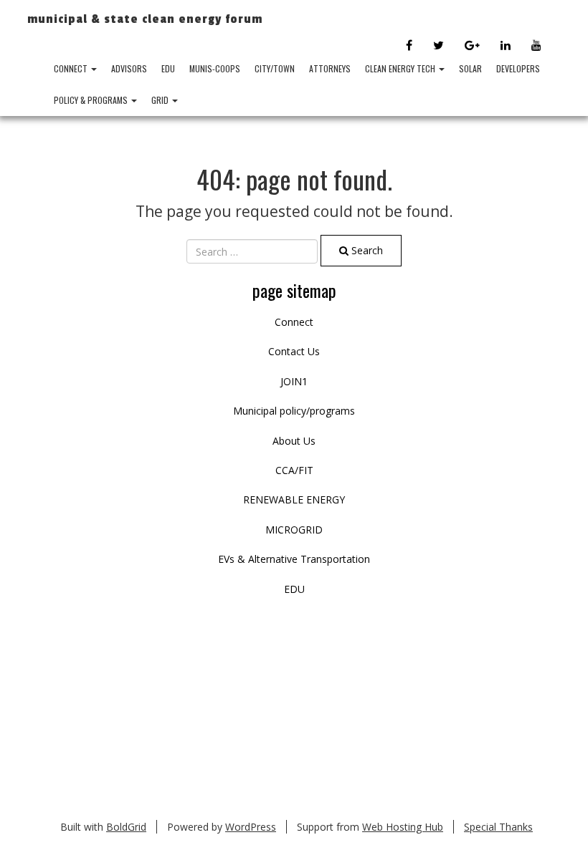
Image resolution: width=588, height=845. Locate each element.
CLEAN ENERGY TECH (401, 68)
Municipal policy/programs (294, 410)
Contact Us (294, 351)
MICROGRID (294, 529)
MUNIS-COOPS (214, 68)
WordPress (250, 827)
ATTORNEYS (330, 68)
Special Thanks (498, 827)
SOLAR (470, 68)
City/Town (275, 68)
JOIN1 (294, 381)
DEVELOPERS (518, 68)
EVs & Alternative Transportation (294, 559)
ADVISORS (129, 68)
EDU (168, 68)
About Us (294, 441)
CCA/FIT (294, 470)
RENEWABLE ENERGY (294, 499)
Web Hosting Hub (402, 827)
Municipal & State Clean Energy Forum (144, 18)
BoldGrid (126, 827)
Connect (72, 68)
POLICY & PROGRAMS (92, 100)
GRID (161, 100)
